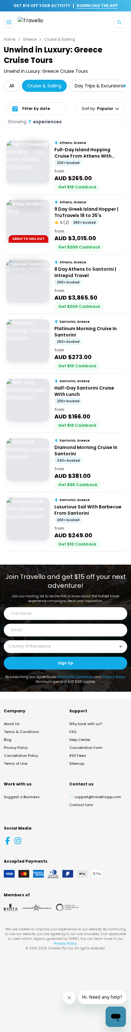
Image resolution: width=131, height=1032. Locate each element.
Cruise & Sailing (59, 39)
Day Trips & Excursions (99, 86)
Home (9, 39)
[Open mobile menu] (9, 22)
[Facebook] (7, 841)
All (11, 86)
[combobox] (61, 646)
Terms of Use (15, 763)
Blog (7, 739)
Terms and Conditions (75, 677)
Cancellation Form (85, 747)
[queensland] (67, 907)
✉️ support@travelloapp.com (95, 796)
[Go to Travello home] (30, 22)
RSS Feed (77, 755)
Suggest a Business (22, 796)
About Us (12, 723)
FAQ (72, 731)
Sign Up (65, 663)
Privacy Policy (113, 677)
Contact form (81, 804)
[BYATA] (10, 907)
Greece (30, 39)
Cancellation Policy (21, 755)
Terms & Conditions (21, 731)
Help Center (79, 739)
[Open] (120, 646)
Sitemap (76, 763)
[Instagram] (18, 841)
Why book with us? (85, 723)
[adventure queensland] (37, 907)
